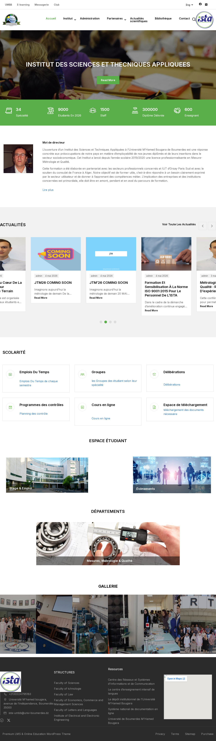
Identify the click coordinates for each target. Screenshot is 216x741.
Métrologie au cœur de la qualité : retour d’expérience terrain (162, 287)
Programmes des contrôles (41, 405)
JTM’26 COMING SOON (49, 283)
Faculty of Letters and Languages (75, 710)
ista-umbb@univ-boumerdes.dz (29, 713)
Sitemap (190, 734)
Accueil (51, 18)
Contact (184, 18)
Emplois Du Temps (34, 372)
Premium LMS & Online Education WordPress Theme (37, 734)
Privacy (160, 734)
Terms (175, 734)
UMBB (8, 4)
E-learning (23, 4)
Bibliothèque (163, 18)
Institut (68, 18)
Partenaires (115, 18)
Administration (90, 18)
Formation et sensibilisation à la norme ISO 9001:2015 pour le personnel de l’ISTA (107, 289)
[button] (101, 322)
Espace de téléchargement (185, 405)
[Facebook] (2, 720)
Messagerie (42, 4)
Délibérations (174, 372)
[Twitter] (8, 720)
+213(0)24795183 (20, 694)
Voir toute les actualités (179, 224)
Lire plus (48, 190)
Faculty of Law (63, 694)
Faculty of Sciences (66, 683)
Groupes (98, 372)
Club (56, 4)
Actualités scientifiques (138, 20)
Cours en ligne (103, 405)
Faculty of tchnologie (67, 688)
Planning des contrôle (34, 413)
